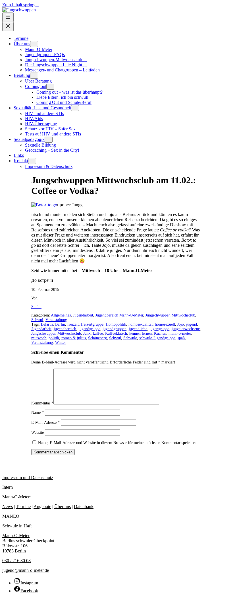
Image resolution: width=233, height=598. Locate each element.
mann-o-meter (179, 333)
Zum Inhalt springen (20, 4)
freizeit (73, 324)
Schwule (130, 338)
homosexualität (140, 324)
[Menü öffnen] (8, 17)
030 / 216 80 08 (16, 560)
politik (54, 338)
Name (37, 412)
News (7, 506)
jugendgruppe (89, 329)
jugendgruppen (114, 329)
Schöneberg (97, 338)
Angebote (42, 506)
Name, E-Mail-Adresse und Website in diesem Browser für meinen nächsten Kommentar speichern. (118, 443)
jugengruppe (159, 329)
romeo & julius (73, 338)
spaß (181, 338)
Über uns (62, 506)
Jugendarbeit (83, 315)
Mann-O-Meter (16, 535)
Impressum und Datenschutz (27, 477)
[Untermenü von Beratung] (34, 76)
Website (37, 432)
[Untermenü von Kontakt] (32, 161)
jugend (191, 324)
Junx (87, 333)
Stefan (36, 307)
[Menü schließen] (8, 26)
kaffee (98, 333)
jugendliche (138, 329)
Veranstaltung (56, 320)
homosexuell (165, 324)
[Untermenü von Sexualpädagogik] (49, 140)
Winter (60, 342)
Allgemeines (61, 315)
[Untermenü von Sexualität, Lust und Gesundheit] (75, 108)
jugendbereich (65, 329)
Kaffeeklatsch (116, 333)
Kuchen (160, 333)
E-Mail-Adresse (45, 422)
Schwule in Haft (17, 525)
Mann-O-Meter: (16, 496)
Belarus (47, 324)
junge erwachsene (186, 329)
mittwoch (38, 338)
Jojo (180, 324)
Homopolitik (116, 324)
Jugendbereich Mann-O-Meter (119, 315)
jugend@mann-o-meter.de (25, 570)
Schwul (37, 320)
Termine (23, 506)
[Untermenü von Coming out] (50, 87)
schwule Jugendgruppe (157, 338)
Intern (7, 487)
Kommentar (42, 403)
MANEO (10, 516)
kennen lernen (140, 333)
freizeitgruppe (92, 324)
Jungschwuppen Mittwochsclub (170, 315)
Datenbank (83, 506)
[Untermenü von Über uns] (34, 44)
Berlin (60, 324)
